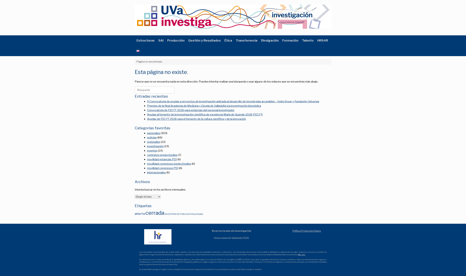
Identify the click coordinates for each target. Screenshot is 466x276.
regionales (153, 142)
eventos (152, 150)
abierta (140, 214)
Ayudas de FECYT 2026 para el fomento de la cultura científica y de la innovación (196, 119)
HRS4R (322, 40)
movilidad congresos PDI (162, 168)
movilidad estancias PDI (162, 159)
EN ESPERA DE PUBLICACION (179, 214)
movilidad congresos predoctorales (169, 163)
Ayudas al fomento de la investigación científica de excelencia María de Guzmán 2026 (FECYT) (205, 114)
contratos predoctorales (162, 155)
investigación (155, 146)
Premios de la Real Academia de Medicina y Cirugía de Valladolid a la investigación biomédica (204, 105)
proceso (198, 214)
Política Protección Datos (307, 230)
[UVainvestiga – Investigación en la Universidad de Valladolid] (233, 17)
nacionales (153, 133)
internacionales (156, 172)
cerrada (154, 213)
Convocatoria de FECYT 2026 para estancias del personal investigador (190, 110)
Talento (308, 40)
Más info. (301, 255)
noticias (152, 137)
